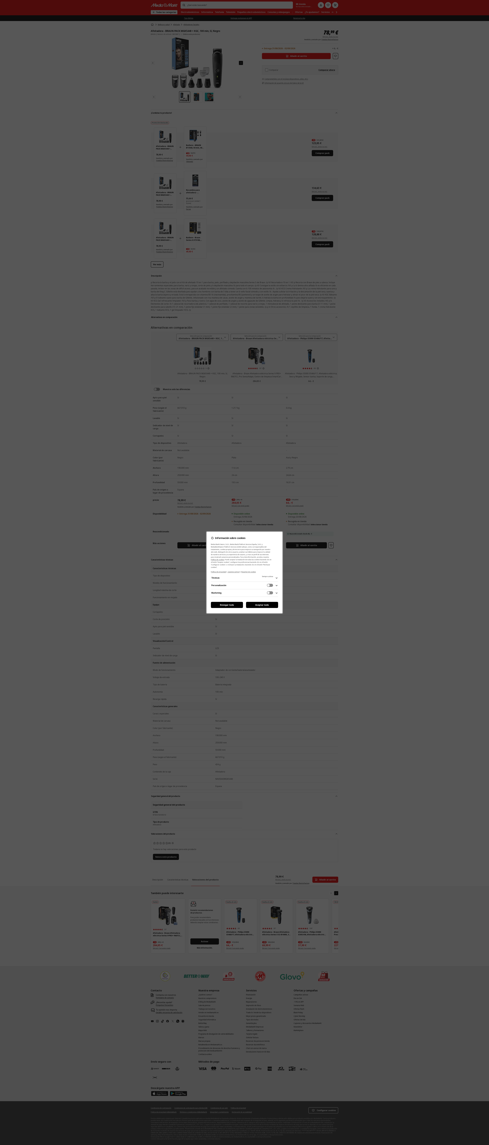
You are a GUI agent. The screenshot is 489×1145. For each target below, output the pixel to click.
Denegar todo (227, 605)
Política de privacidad (218, 572)
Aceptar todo (262, 605)
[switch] (270, 585)
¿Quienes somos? (234, 572)
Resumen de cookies (248, 572)
